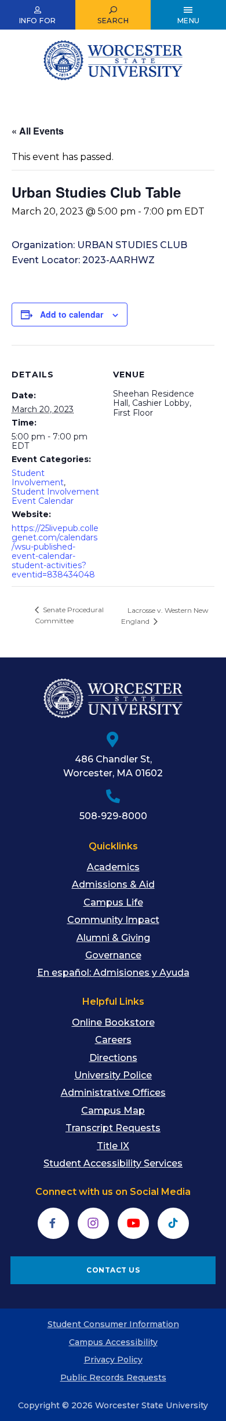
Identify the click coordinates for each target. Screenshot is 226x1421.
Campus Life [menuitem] (113, 902)
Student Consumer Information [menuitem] (113, 1324)
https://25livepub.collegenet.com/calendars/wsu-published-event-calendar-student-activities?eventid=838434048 (55, 551)
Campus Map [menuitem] (113, 1110)
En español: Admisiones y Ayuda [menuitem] (113, 972)
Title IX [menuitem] (113, 1145)
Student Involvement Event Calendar (55, 496)
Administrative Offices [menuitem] (113, 1092)
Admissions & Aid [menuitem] (113, 884)
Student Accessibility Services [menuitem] (113, 1163)
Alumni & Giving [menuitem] (113, 937)
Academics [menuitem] (113, 867)
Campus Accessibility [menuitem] (113, 1342)
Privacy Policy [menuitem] (113, 1359)
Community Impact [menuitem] (113, 919)
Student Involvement (38, 478)
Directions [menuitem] (113, 1057)
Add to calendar (71, 314)
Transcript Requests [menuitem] (113, 1127)
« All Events (38, 130)
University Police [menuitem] (113, 1075)
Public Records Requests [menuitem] (113, 1377)
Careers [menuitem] (113, 1039)
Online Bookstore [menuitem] (113, 1022)
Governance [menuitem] (113, 955)
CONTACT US (113, 1270)
